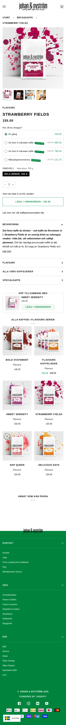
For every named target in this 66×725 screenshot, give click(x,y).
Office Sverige (9, 661)
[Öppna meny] (7, 6)
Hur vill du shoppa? (12, 127)
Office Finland (9, 666)
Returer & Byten (9, 600)
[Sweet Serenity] (17, 395)
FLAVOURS (9, 263)
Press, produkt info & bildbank (16, 562)
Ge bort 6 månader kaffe (26, 151)
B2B (4, 647)
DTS (4, 675)
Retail (5, 656)
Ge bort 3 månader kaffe (26, 142)
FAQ (4, 567)
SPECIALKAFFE (12, 280)
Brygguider (7, 623)
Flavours (9, 108)
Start (6, 17)
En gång (12, 134)
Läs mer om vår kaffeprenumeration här (23, 212)
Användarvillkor (9, 595)
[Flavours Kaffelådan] (48, 340)
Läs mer (7, 251)
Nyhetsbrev (7, 614)
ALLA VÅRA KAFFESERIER (18, 271)
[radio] (5, 134)
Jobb (5, 558)
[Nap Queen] (17, 446)
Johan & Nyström (31, 691)
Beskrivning (11, 224)
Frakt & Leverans (10, 604)
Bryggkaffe (25, 17)
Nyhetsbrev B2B (10, 670)
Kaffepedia (7, 619)
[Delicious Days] (48, 446)
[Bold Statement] (17, 340)
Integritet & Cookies (11, 609)
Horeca (6, 651)
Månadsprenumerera (24, 159)
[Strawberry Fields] (48, 395)
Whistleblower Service (12, 572)
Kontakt (6, 553)
